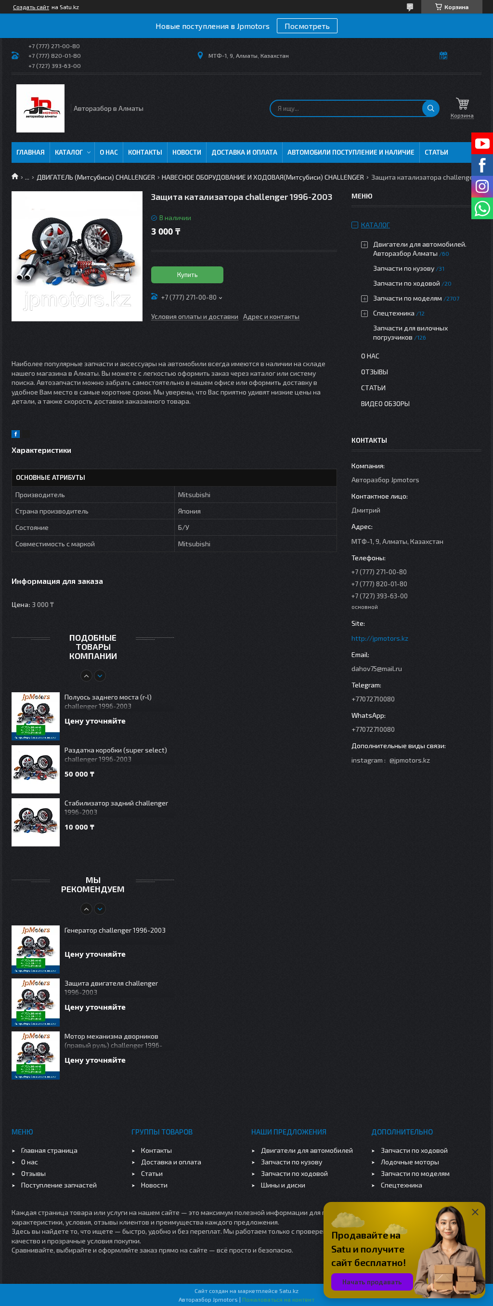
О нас (109, 152)
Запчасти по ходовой (406, 283)
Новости (186, 152)
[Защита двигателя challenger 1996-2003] (36, 1002)
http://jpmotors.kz (379, 638)
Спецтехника (394, 313)
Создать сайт (31, 6)
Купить (187, 274)
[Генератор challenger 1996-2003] (36, 949)
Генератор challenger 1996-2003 (115, 930)
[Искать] (431, 108)
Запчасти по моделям (407, 298)
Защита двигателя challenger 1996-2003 (111, 987)
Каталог (69, 152)
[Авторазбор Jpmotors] (40, 108)
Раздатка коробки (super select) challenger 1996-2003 (116, 754)
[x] (26, 435)
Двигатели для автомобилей (307, 1150)
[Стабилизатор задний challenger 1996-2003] (36, 822)
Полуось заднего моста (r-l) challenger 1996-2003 (108, 701)
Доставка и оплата (244, 152)
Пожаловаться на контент (278, 1299)
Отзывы (374, 372)
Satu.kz (288, 1290)
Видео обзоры (385, 403)
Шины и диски (283, 1185)
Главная (30, 152)
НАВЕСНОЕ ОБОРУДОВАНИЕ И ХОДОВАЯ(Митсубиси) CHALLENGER (263, 177)
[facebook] (16, 435)
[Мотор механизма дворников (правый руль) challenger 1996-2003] (36, 1055)
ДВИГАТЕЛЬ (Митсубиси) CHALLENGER (96, 177)
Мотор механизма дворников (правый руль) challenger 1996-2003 (113, 1041)
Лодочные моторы (410, 1162)
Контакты (145, 152)
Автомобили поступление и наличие (351, 152)
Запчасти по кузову (403, 268)
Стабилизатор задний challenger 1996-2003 (116, 807)
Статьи (436, 152)
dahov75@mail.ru (376, 668)
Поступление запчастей (59, 1185)
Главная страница (49, 1150)
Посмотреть (307, 25)
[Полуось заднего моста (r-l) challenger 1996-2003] (36, 716)
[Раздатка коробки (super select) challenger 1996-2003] (36, 769)
